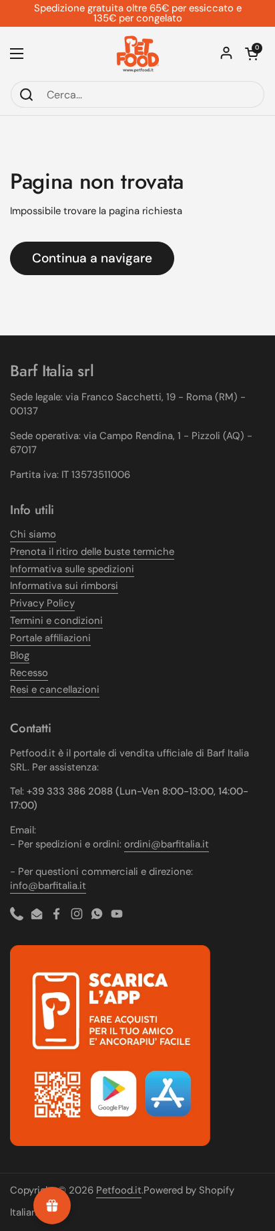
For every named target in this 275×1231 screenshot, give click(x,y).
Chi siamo (33, 534)
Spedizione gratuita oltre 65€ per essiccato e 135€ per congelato (138, 13)
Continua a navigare (92, 258)
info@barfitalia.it (48, 885)
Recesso (29, 672)
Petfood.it (119, 1190)
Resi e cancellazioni (54, 689)
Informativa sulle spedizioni (72, 569)
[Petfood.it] (138, 53)
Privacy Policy (42, 603)
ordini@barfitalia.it (166, 844)
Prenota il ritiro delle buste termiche (92, 551)
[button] (251, 53)
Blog (19, 655)
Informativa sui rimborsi (64, 585)
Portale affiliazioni (50, 638)
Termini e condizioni (56, 620)
